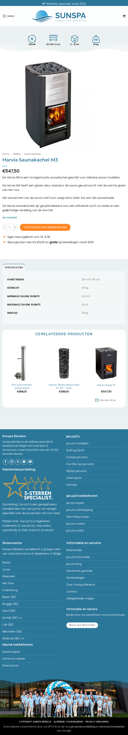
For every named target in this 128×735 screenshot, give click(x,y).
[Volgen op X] (18, 462)
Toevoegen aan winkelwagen (45, 227)
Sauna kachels (32, 154)
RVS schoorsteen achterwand (22, 386)
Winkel (16, 154)
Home (5, 154)
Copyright (35, 721)
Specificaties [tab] (14, 267)
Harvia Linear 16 (106, 385)
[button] (8, 16)
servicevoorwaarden (112, 726)
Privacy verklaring (97, 721)
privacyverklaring (85, 726)
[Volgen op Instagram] (11, 462)
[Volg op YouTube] (30, 462)
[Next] (125, 373)
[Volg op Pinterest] (24, 462)
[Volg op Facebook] (5, 462)
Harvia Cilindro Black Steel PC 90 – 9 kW (64, 386)
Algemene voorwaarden (68, 721)
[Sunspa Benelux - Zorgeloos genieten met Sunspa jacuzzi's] (58, 16)
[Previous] (2, 373)
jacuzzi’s (73, 436)
